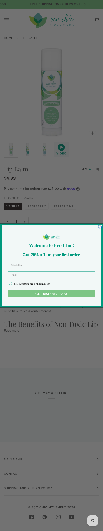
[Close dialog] (100, 226)
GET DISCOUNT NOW (51, 293)
